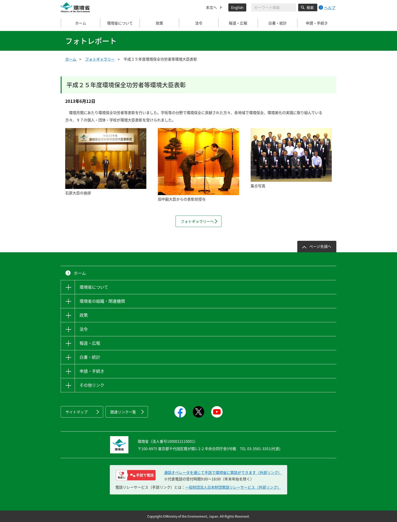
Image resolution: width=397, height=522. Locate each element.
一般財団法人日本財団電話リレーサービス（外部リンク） (233, 487)
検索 (310, 7)
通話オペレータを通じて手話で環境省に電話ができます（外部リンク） (223, 472)
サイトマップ (76, 412)
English (237, 7)
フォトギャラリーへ (197, 221)
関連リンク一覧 (123, 412)
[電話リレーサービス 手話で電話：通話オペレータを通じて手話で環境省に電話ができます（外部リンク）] (135, 475)
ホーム (80, 23)
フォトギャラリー (100, 59)
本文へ (211, 7)
